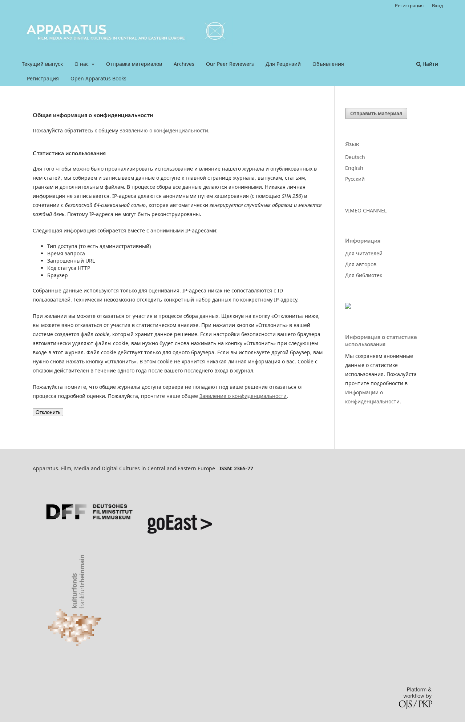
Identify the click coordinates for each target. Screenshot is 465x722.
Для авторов (360, 264)
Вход (437, 5)
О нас (82, 63)
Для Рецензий (283, 63)
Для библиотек (363, 275)
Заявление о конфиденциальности (243, 395)
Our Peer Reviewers (230, 63)
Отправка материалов (134, 63)
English (354, 167)
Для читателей (364, 253)
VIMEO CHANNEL (366, 210)
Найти (429, 63)
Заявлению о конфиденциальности (164, 130)
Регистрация (43, 78)
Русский (355, 178)
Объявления (328, 63)
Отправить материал (376, 113)
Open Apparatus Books (98, 78)
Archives (184, 63)
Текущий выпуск (42, 63)
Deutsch (355, 156)
